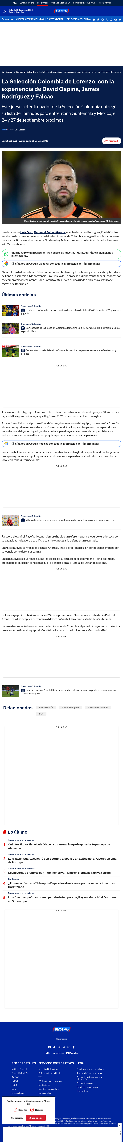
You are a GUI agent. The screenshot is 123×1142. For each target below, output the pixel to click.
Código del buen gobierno (50, 1081)
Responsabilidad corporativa (89, 1073)
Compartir (114, 141)
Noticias (39, 1110)
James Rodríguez (70, 707)
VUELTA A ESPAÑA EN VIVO (30, 19)
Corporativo (82, 1091)
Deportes (22, 1110)
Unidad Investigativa (60, 3)
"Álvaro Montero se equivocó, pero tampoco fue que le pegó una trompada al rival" (70, 519)
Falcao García (46, 707)
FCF (41, 713)
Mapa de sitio (44, 1093)
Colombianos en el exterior (21, 840)
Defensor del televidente (49, 1073)
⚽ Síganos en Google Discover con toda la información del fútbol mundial (55, 263)
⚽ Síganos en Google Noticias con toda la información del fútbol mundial (55, 443)
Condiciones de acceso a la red (90, 1069)
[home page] (14, 3)
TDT (40, 1077)
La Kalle (15, 1081)
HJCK (14, 1085)
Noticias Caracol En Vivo (84, 3)
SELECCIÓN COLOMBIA (79, 19)
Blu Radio (16, 1077)
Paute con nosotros (47, 1097)
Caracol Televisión (20, 1073)
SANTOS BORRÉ (55, 19)
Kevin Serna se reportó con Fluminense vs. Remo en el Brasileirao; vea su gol (59, 872)
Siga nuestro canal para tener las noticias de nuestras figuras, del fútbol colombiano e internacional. (62, 254)
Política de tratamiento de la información (89, 1078)
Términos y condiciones (87, 1087)
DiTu (14, 1089)
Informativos (105, 3)
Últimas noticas (27, 3)
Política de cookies (85, 1083)
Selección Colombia (26, 72)
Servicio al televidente (48, 1069)
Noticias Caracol (19, 1069)
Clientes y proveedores (49, 1089)
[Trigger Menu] (4, 11)
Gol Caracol (42, 3)
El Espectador (18, 1093)
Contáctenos (44, 1085)
